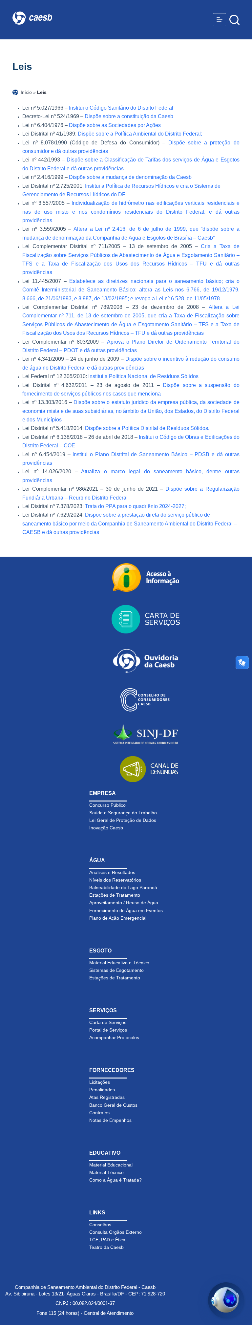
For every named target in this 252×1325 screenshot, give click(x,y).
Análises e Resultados (112, 872)
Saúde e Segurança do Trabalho (123, 812)
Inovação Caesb (106, 827)
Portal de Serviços (108, 1030)
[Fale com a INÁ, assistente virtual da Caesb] (226, 1300)
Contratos (99, 1112)
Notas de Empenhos (110, 1120)
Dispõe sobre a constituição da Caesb (129, 116)
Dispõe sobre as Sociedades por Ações (115, 125)
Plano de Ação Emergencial (117, 918)
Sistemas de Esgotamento (116, 970)
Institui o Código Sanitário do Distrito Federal (121, 108)
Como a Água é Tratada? (115, 1180)
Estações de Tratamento (114, 895)
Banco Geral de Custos (113, 1105)
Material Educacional (111, 1164)
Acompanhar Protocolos (114, 1037)
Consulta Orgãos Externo (115, 1232)
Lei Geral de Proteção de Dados (122, 820)
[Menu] (219, 19)
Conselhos (100, 1224)
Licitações (99, 1082)
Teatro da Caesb (106, 1247)
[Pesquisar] (234, 20)
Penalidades (102, 1089)
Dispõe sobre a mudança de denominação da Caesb (130, 177)
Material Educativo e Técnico (119, 962)
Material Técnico (106, 1172)
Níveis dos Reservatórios (115, 880)
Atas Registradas (107, 1097)
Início (26, 92)
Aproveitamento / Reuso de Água (123, 902)
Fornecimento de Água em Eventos (126, 910)
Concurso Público (107, 805)
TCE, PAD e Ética (107, 1239)
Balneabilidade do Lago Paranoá (123, 887)
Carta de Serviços (107, 1022)
